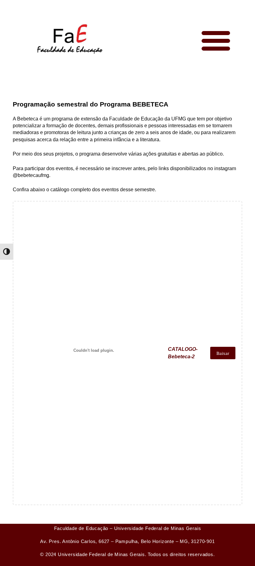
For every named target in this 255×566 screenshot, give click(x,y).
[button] (215, 40)
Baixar (222, 353)
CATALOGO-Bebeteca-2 (182, 352)
